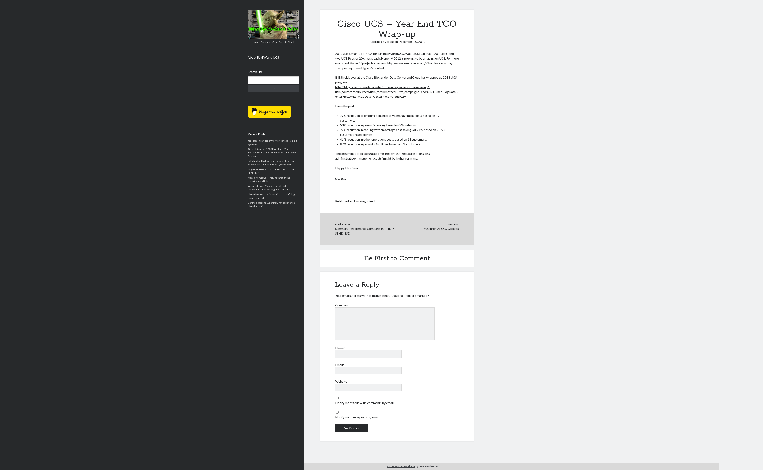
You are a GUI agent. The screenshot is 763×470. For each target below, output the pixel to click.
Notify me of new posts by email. (357, 417)
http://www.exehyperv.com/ (406, 63)
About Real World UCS (263, 57)
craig (390, 41)
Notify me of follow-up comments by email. (364, 403)
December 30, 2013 (411, 41)
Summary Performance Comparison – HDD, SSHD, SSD (364, 231)
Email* (339, 365)
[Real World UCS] (273, 38)
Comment (342, 305)
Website (341, 381)
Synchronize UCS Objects (441, 228)
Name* (340, 348)
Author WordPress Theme (401, 466)
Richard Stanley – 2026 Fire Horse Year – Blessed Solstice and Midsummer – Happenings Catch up (273, 153)
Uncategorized (364, 201)
